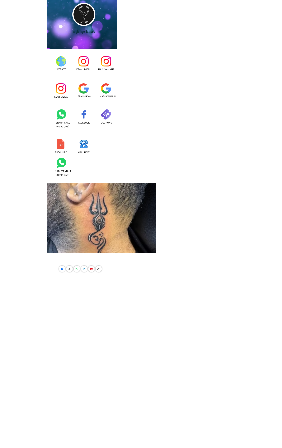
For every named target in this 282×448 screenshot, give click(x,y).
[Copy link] (99, 269)
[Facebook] (62, 269)
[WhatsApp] (77, 269)
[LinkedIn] (84, 269)
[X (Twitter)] (69, 269)
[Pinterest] (91, 269)
